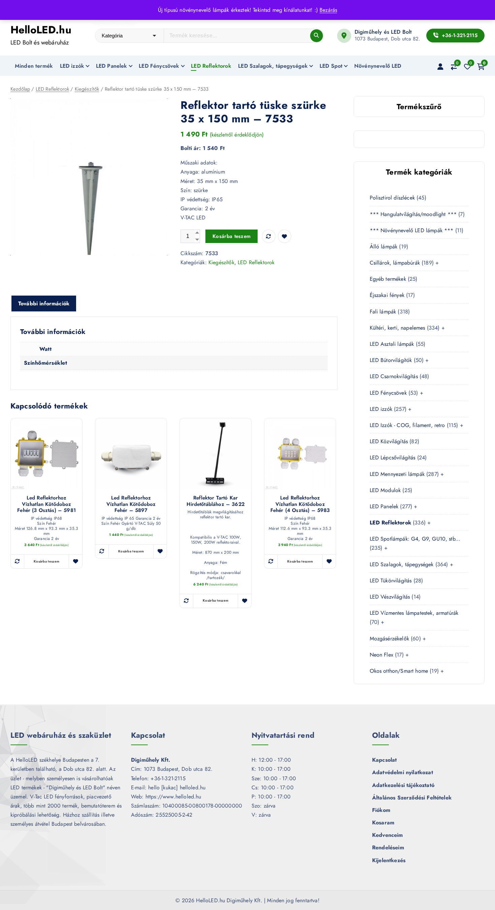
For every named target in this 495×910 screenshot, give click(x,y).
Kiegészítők (87, 89)
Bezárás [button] (328, 10)
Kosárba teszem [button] (46, 561)
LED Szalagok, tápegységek (273, 66)
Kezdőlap (20, 89)
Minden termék (34, 66)
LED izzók (72, 66)
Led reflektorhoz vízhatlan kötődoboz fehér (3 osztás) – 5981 (46, 504)
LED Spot (331, 66)
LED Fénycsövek (159, 66)
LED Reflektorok (211, 66)
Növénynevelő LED (377, 66)
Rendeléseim (388, 847)
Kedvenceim (387, 835)
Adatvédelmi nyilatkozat (402, 772)
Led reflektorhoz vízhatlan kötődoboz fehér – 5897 (131, 504)
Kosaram (383, 822)
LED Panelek (111, 66)
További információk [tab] (43, 303)
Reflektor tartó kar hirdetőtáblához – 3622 (215, 501)
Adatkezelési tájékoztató (403, 785)
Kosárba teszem (231, 236)
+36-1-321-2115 (458, 35)
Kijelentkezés (388, 860)
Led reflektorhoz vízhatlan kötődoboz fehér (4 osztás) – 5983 (300, 504)
